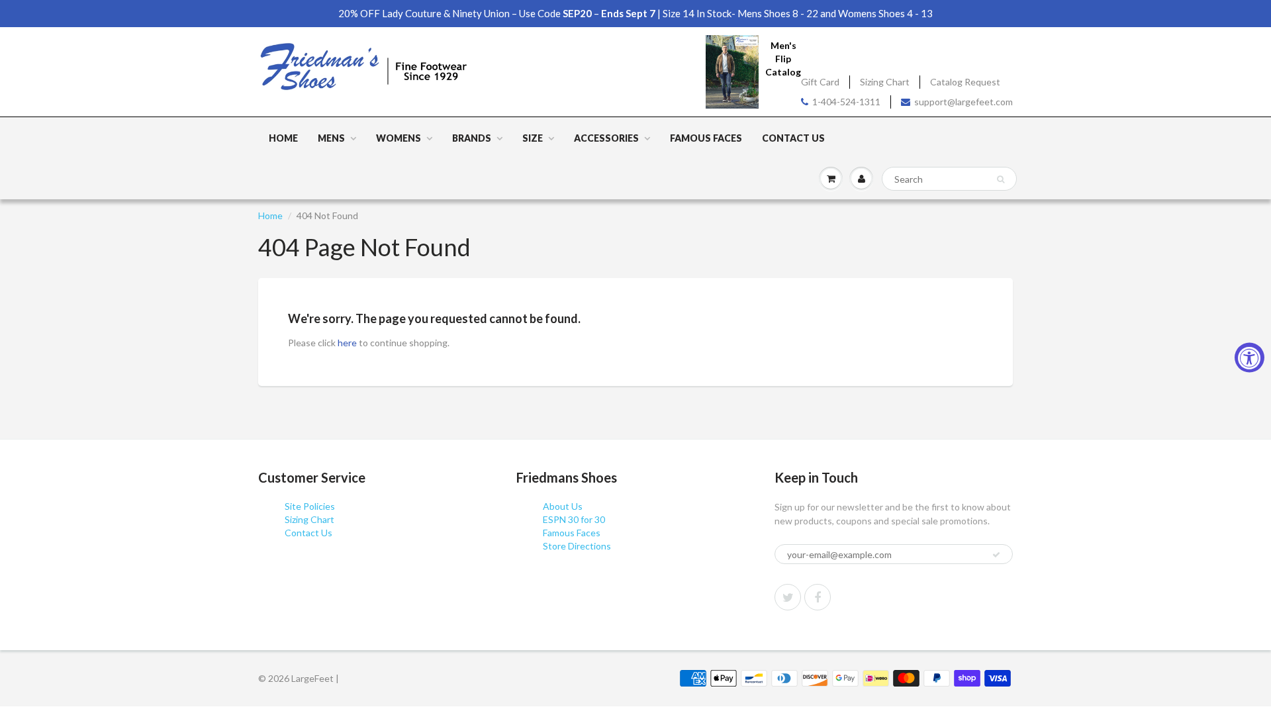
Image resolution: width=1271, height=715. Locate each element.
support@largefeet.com (963, 101)
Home (283, 138)
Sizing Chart (885, 81)
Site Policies (310, 506)
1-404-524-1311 (846, 101)
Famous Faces (706, 138)
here (347, 342)
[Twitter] (788, 597)
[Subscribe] (996, 554)
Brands (471, 138)
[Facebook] (817, 597)
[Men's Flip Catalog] (732, 71)
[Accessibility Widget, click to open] (1249, 358)
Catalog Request (965, 81)
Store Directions (577, 545)
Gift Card (820, 81)
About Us (563, 506)
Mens (331, 138)
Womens (398, 138)
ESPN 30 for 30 (574, 519)
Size (532, 138)
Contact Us (793, 138)
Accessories (606, 138)
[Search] (1000, 179)
